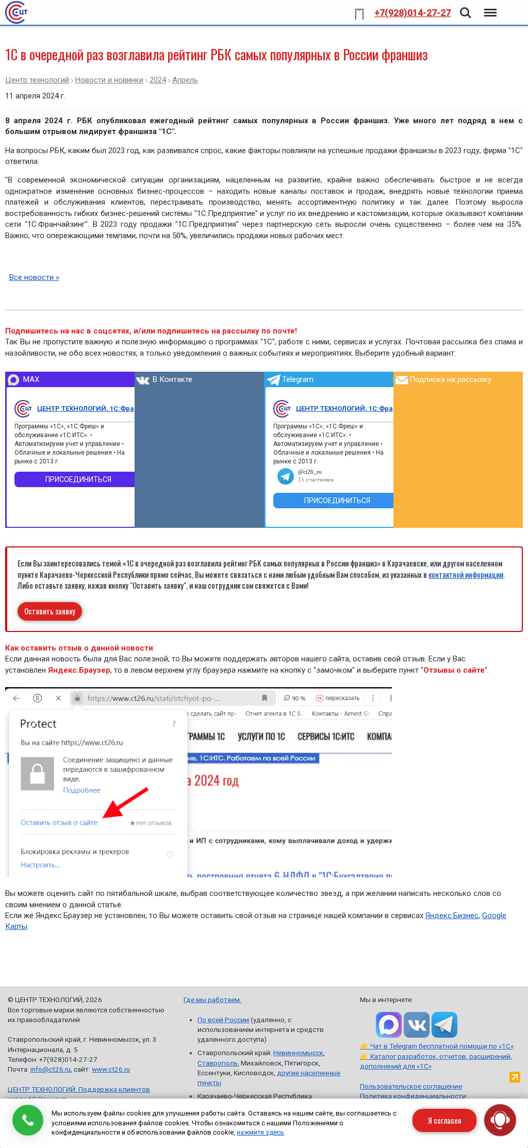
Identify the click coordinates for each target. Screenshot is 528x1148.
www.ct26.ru (111, 1069)
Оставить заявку (49, 611)
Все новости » (34, 277)
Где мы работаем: (212, 999)
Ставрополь (217, 1063)
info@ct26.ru (50, 1069)
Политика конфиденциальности (413, 1096)
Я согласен (444, 1120)
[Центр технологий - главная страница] (16, 12)
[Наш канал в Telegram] (444, 1025)
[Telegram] (282, 409)
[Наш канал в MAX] (389, 1025)
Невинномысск (298, 1053)
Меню (489, 6)
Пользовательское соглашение (411, 1086)
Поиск (465, 6)
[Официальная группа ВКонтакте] (417, 1025)
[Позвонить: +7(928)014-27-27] (27, 1120)
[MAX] (23, 409)
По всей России (223, 1020)
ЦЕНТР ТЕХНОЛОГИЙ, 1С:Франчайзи (89, 408)
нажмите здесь (260, 1132)
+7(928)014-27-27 (412, 12)
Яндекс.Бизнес (451, 915)
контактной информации (465, 574)
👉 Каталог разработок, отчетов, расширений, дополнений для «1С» (436, 1061)
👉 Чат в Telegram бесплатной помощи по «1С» (437, 1046)
